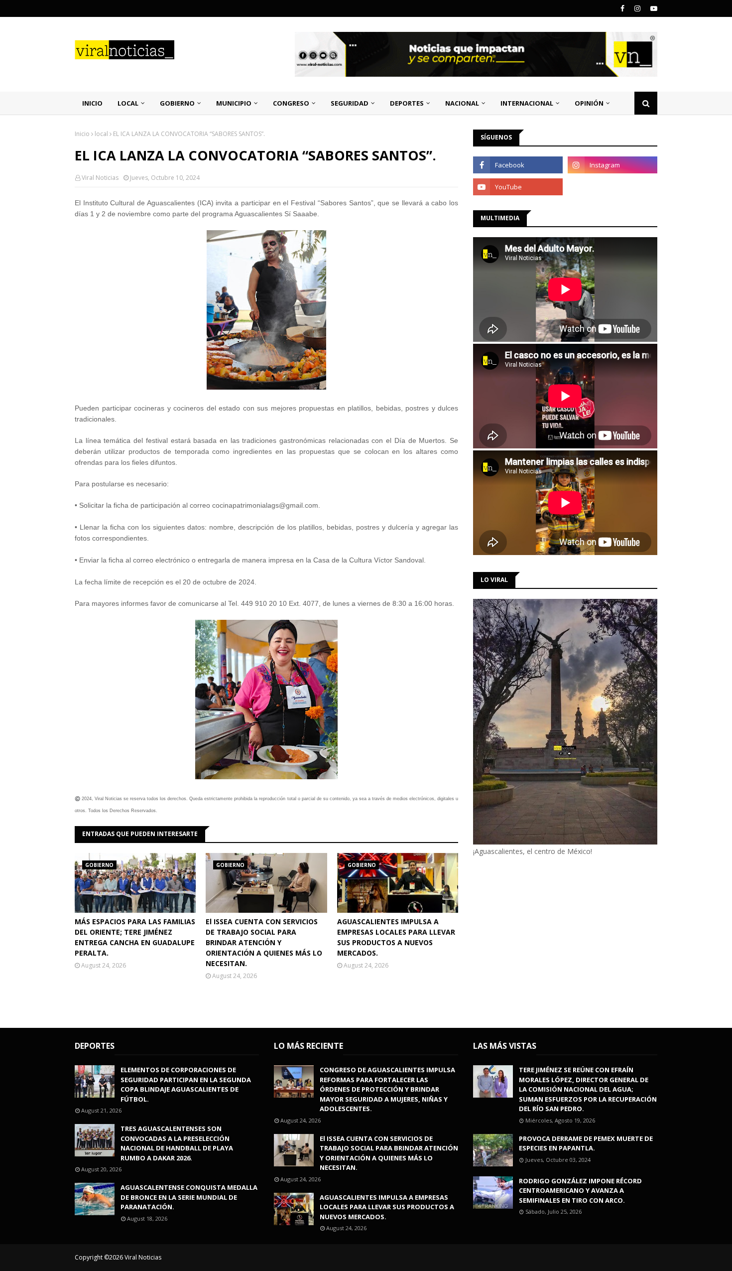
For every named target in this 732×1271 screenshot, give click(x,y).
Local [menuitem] (128, 103)
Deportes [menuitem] (407, 103)
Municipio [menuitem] (233, 103)
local (101, 134)
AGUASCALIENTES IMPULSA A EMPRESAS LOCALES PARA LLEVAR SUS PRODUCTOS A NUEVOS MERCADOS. (396, 937)
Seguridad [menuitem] (349, 103)
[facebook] (622, 8)
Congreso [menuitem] (291, 103)
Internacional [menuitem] (526, 103)
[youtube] (652, 8)
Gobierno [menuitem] (177, 103)
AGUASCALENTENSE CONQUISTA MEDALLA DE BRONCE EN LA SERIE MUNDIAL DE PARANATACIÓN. (189, 1197)
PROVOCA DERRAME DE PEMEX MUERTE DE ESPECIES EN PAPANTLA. (586, 1143)
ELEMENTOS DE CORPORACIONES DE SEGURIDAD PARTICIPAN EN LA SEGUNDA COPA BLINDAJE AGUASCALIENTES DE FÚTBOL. (186, 1084)
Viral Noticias (100, 177)
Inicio (82, 134)
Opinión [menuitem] (589, 103)
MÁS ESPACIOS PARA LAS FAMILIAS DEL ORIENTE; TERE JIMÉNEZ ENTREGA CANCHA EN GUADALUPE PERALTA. (135, 937)
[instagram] (637, 8)
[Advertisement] (556, 940)
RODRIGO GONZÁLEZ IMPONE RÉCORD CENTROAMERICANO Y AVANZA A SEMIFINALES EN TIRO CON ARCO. (580, 1190)
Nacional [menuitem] (462, 103)
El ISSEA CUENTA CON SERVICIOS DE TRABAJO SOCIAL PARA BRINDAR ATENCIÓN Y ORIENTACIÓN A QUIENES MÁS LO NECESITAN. (264, 942)
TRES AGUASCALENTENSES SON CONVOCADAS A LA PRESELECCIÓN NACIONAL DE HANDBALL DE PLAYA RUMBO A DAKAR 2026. (177, 1143)
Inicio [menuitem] (92, 103)
